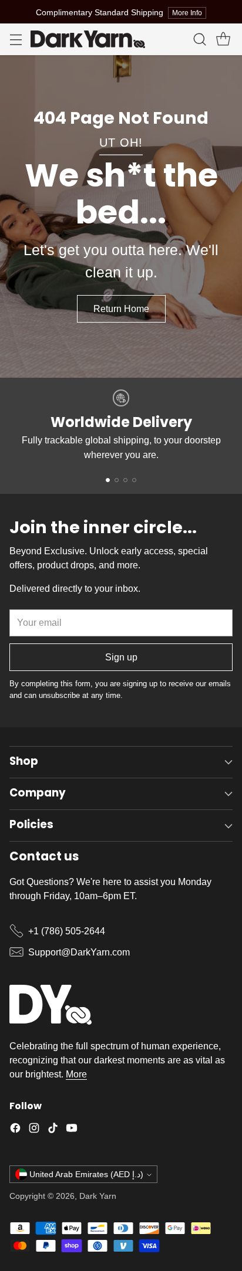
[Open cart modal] (223, 40)
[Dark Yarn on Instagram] (34, 1129)
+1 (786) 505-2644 (66, 931)
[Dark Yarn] (88, 39)
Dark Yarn (97, 1196)
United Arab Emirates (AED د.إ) (86, 1174)
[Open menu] (16, 40)
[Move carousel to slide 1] (108, 480)
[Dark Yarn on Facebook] (15, 1129)
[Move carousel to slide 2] (117, 480)
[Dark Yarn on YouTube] (72, 1129)
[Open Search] (199, 40)
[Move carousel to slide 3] (125, 480)
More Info (187, 13)
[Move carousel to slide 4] (134, 480)
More (76, 1074)
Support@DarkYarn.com (79, 952)
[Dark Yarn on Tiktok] (53, 1129)
